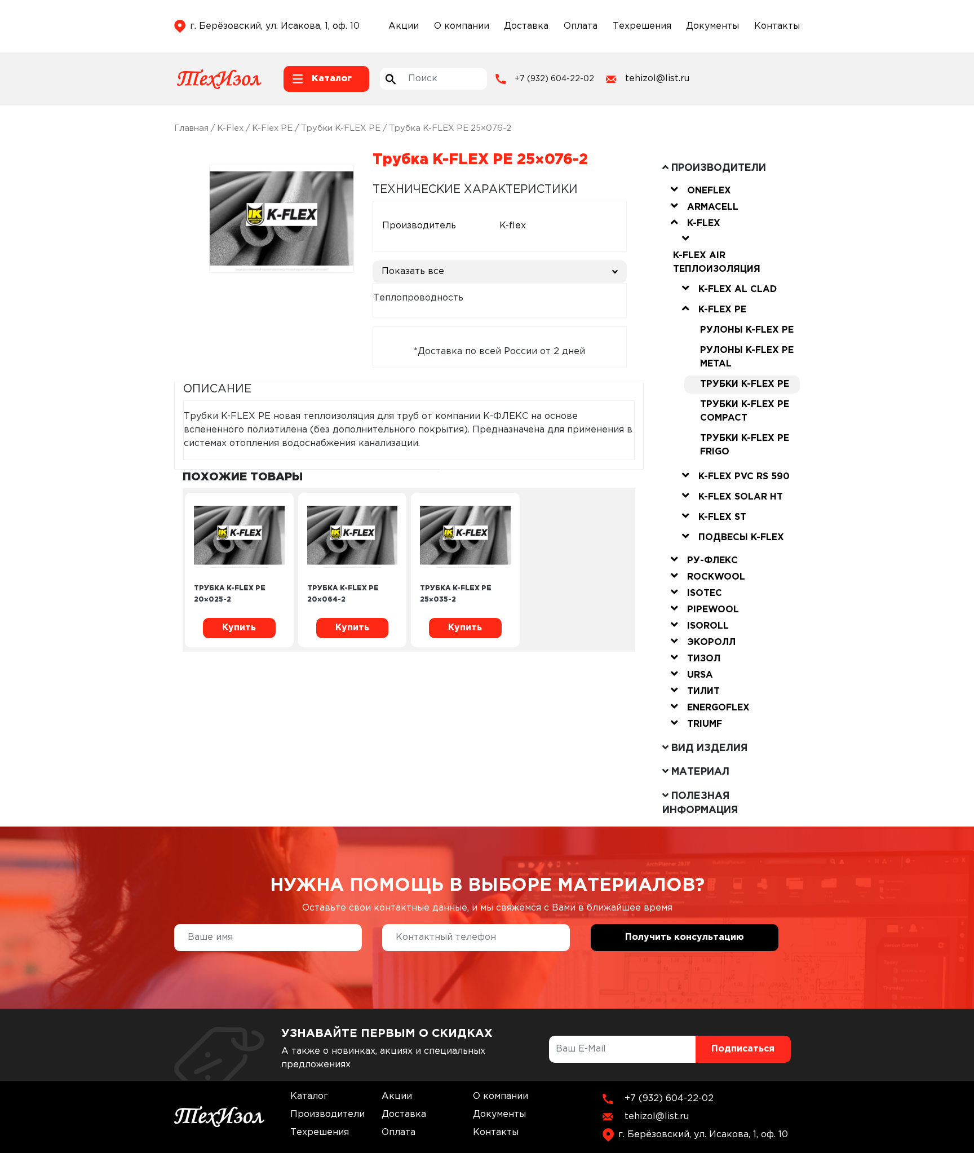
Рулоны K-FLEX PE (747, 330)
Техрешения (642, 26)
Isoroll (708, 626)
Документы (712, 26)
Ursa (700, 675)
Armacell (712, 207)
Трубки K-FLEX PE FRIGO (744, 445)
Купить (239, 628)
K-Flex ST (722, 517)
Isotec (704, 593)
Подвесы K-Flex (741, 537)
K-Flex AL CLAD (737, 289)
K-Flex (230, 128)
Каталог (309, 1096)
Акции (403, 26)
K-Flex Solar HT (740, 497)
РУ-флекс (712, 560)
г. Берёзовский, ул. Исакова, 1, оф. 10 (275, 26)
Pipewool (713, 610)
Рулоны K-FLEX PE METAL (747, 357)
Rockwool (716, 577)
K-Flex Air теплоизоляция (716, 262)
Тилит (703, 691)
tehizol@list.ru (657, 78)
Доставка (526, 26)
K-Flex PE (272, 128)
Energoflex (718, 708)
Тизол (703, 659)
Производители (327, 1114)
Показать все (413, 271)
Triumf (704, 724)
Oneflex (709, 191)
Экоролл (711, 642)
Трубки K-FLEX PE (340, 128)
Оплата (580, 26)
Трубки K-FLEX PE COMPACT (744, 411)
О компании (461, 26)
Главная (191, 128)
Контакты (777, 26)
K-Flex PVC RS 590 (744, 476)
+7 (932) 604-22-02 (554, 79)
